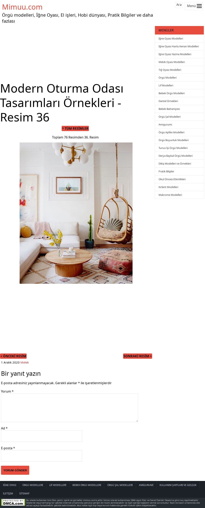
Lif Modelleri (166, 85)
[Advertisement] (77, 53)
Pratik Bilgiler (166, 171)
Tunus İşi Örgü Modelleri (173, 148)
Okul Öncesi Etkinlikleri (172, 179)
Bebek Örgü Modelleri (172, 93)
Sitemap (24, 493)
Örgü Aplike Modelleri (171, 132)
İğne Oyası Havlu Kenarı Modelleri (179, 46)
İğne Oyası (9, 485)
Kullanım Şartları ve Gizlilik (178, 485)
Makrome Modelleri (170, 195)
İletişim (8, 493)
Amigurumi (165, 124)
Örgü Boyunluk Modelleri (174, 140)
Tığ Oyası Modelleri (170, 70)
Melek (24, 362)
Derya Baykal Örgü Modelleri (176, 156)
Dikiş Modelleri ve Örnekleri (175, 163)
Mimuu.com (22, 7)
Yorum (7, 391)
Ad (4, 428)
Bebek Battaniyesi (169, 109)
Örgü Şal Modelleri (170, 116)
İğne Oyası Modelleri (171, 38)
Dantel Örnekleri (168, 101)
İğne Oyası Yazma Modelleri (175, 54)
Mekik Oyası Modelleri (172, 62)
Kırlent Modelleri (168, 187)
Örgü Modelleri (168, 77)
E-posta (8, 448)
